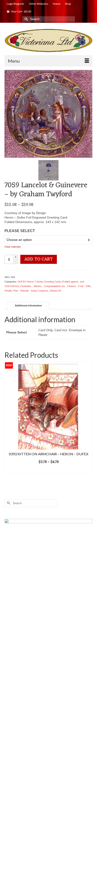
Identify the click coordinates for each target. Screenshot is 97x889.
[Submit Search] (25, 19)
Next (88, 418)
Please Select (20, 231)
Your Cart (21, 11)
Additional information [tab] (28, 305)
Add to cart (38, 259)
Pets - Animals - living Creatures (30, 290)
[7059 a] (48, 170)
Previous (8, 418)
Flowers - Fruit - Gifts (79, 286)
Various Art (55, 290)
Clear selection (13, 246)
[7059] (48, 113)
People (8, 290)
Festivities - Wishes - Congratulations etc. (43, 286)
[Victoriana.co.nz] (48, 40)
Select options (48, 469)
